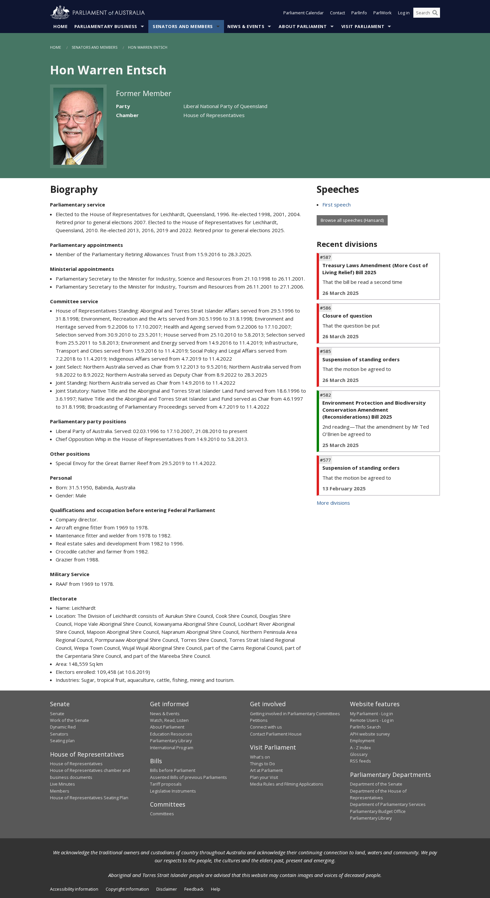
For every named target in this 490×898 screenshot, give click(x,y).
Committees (162, 814)
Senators (59, 734)
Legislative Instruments (173, 791)
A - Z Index (360, 748)
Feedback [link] (194, 889)
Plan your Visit (264, 777)
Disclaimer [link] (166, 889)
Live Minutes (62, 784)
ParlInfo (359, 13)
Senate (57, 714)
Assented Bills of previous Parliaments (188, 777)
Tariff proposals (166, 784)
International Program (171, 748)
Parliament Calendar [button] (303, 13)
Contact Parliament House (276, 734)
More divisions (333, 502)
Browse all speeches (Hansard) (352, 220)
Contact (337, 13)
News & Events (245, 26)
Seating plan (62, 741)
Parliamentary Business (105, 26)
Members (59, 791)
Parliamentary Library (171, 741)
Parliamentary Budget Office (378, 811)
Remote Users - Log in (372, 720)
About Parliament (303, 26)
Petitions (259, 720)
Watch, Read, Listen (169, 720)
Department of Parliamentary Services (388, 804)
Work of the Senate (69, 720)
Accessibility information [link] (74, 889)
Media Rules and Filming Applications (286, 784)
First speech (336, 204)
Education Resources (171, 734)
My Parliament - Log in (371, 714)
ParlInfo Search (365, 727)
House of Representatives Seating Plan (89, 798)
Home (60, 26)
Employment (362, 741)
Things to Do (262, 764)
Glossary (358, 754)
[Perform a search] (435, 13)
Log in (404, 13)
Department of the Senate (376, 784)
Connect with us (266, 727)
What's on (260, 757)
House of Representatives (76, 764)
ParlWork (382, 13)
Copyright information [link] (127, 889)
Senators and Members (183, 26)
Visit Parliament (362, 26)
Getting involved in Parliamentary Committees (295, 714)
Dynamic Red (63, 727)
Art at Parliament (266, 770)
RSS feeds (360, 761)
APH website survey (370, 734)
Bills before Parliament (172, 770)
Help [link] (215, 889)
